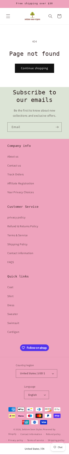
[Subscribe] (57, 127)
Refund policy (53, 434)
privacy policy (16, 217)
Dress (10, 305)
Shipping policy (56, 440)
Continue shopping (34, 68)
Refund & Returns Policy (22, 226)
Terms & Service (17, 235)
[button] (8, 16)
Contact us (14, 165)
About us (12, 156)
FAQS (10, 262)
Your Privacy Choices (20, 192)
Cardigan (13, 332)
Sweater (12, 314)
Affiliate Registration (20, 183)
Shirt (10, 296)
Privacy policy (15, 440)
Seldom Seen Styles (32, 429)
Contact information (20, 253)
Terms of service (35, 440)
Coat (10, 287)
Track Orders (15, 174)
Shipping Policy (17, 244)
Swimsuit (13, 323)
